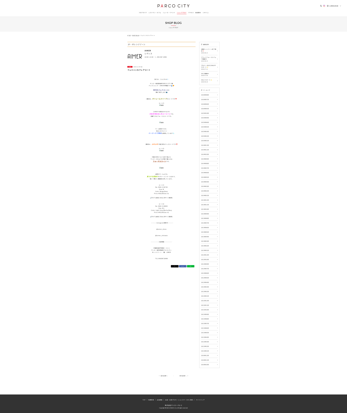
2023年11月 (205, 205)
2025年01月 (205, 140)
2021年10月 (205, 310)
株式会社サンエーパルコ (173, 405)
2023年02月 (205, 246)
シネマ (205, 12)
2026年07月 (205, 99)
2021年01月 (205, 351)
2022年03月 (205, 287)
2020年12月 (205, 355)
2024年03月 (205, 186)
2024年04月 (205, 182)
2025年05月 (205, 127)
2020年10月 (205, 364)
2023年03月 (205, 241)
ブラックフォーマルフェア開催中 (208, 59)
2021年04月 (205, 337)
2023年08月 (205, 218)
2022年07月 (205, 269)
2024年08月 (205, 163)
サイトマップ (200, 400)
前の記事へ (164, 375)
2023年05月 (205, 232)
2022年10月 (205, 259)
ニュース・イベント (169, 12)
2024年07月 (205, 168)
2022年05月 (205, 278)
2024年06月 (205, 172)
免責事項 (151, 400)
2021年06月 (205, 328)
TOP (144, 400)
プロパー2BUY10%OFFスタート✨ (208, 67)
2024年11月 (205, 150)
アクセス (191, 12)
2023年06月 (205, 227)
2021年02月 (205, 346)
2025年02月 (205, 136)
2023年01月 (205, 250)
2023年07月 (205, 223)
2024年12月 (205, 145)
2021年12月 (205, 301)
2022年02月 (205, 291)
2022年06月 (205, 273)
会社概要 (159, 400)
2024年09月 (205, 159)
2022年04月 (205, 282)
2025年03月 (205, 131)
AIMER (148, 50)
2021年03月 (205, 342)
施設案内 (198, 12)
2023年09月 (205, 214)
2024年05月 (205, 177)
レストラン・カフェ (155, 12)
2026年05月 (205, 109)
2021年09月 (205, 314)
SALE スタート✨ (206, 81)
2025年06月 (205, 122)
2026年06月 (205, 104)
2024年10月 (205, 154)
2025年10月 (205, 113)
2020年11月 (205, 360)
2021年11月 (205, 305)
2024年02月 (205, 191)
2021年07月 (205, 323)
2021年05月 (205, 332)
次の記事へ (182, 375)
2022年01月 (205, 296)
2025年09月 (205, 118)
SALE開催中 (205, 74)
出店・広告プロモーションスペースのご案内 (179, 400)
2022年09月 (205, 264)
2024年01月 (205, 195)
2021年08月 (205, 319)
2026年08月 (205, 95)
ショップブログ (181, 12)
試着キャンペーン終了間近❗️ (208, 51)
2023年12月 (205, 200)
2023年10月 (205, 209)
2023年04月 (205, 237)
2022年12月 (205, 255)
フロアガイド (143, 12)
